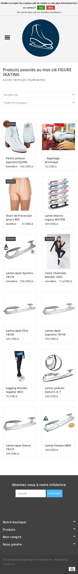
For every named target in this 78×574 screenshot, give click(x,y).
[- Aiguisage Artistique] (58, 136)
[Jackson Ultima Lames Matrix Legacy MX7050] (58, 194)
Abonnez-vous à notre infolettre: (39, 485)
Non (50, 7)
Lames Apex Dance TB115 (18, 447)
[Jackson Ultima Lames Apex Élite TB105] (19, 308)
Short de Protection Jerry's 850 (19, 217)
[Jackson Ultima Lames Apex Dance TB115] (19, 423)
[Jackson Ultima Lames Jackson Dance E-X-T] (58, 366)
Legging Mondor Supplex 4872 (16, 390)
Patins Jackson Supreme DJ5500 (16, 160)
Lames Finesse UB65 (58, 445)
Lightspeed (9, 564)
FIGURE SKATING (36, 80)
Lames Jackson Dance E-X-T (54, 390)
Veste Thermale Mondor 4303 (55, 275)
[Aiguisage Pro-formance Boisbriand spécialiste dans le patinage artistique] (46, 38)
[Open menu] (7, 37)
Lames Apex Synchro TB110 (19, 275)
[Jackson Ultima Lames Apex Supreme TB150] (58, 308)
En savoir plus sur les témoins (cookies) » (39, 12)
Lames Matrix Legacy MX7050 (55, 217)
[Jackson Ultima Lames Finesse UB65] (58, 423)
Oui (41, 7)
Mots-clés (20, 80)
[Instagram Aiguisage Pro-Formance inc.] (42, 505)
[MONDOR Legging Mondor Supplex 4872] (19, 366)
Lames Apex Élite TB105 (17, 332)
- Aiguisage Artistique (52, 160)
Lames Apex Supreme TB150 (55, 332)
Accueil (7, 80)
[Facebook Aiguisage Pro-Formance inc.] (36, 505)
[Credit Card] (71, 568)
